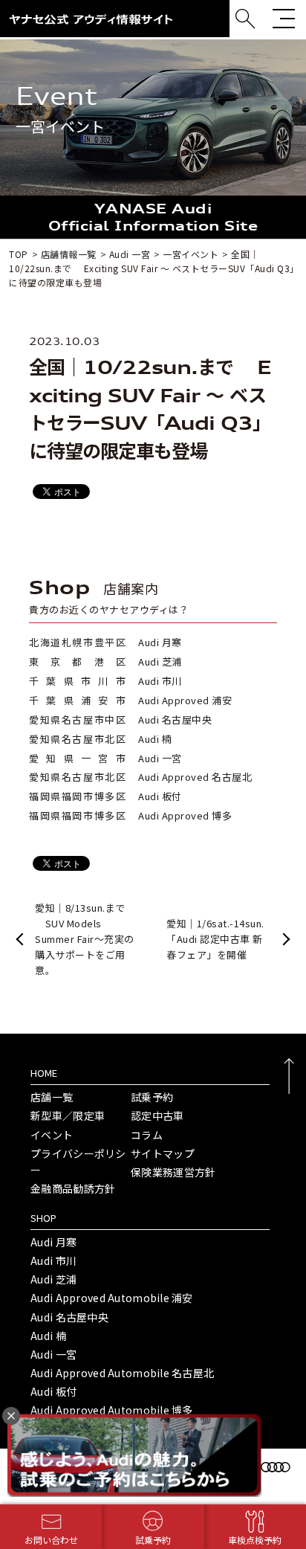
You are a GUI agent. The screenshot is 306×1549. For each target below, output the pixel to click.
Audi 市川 (53, 1260)
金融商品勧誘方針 (72, 1188)
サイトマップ (163, 1153)
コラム (147, 1134)
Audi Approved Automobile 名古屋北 (122, 1372)
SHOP (43, 1218)
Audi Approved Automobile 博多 (111, 1410)
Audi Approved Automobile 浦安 (111, 1297)
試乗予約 (152, 1096)
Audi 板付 (53, 1391)
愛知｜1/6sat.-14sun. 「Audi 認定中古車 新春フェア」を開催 (215, 939)
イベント (51, 1134)
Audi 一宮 (53, 1354)
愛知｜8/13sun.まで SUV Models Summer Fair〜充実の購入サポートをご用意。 (84, 938)
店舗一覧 (51, 1096)
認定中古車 (157, 1115)
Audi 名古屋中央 (69, 1317)
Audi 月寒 (53, 1241)
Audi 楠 (48, 1335)
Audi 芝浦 (53, 1279)
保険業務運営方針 (173, 1172)
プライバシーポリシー (78, 1161)
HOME (43, 1073)
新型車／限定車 (67, 1115)
